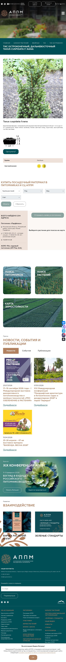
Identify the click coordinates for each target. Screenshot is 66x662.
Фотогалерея (50, 630)
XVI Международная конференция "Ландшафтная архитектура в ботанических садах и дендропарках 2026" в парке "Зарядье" (48, 394)
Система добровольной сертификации (55, 614)
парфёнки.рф (7, 240)
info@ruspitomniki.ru (6, 576)
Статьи (48, 627)
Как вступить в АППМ (7, 613)
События (47, 637)
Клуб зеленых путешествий (28, 635)
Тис (44, 43)
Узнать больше (12, 490)
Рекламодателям (6, 635)
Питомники (27, 610)
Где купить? (11, 151)
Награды (3, 633)
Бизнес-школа (29, 627)
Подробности (9, 405)
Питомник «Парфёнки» (11, 223)
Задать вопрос (23, 4)
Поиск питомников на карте (31, 617)
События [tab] (26, 351)
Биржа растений (29, 624)
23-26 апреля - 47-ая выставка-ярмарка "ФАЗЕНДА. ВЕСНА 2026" (15, 442)
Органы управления (7, 615)
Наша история (5, 624)
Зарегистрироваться (37, 490)
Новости (48, 624)
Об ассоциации (7, 610)
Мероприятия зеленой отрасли (32, 640)
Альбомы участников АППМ (53, 633)
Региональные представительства (7, 638)
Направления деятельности (9, 628)
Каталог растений (21, 43)
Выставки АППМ (50, 642)
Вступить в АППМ (48, 3)
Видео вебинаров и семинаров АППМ (32, 630)
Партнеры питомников (29, 615)
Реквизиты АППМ (6, 620)
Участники (27, 620)
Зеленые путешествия (51, 640)
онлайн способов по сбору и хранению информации (37, 652)
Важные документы (7, 630)
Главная (6, 43)
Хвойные (35, 43)
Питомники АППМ (28, 613)
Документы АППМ (6, 622)
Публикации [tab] (44, 351)
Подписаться (9, 596)
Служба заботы (34, 3)
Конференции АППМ (51, 635)
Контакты (4, 617)
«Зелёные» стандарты (54, 618)
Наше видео (50, 621)
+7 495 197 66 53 (5, 574)
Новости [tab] (11, 351)
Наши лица (4, 626)
